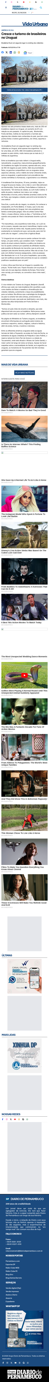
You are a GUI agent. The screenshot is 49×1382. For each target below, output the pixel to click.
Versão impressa (12, 1291)
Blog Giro (9, 1275)
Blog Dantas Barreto (14, 1278)
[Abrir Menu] (6, 7)
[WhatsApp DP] (42, 2)
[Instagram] (11, 2)
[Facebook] (6, 2)
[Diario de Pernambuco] (24, 7)
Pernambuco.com (13, 1261)
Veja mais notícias (24, 373)
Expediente (10, 1301)
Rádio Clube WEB (12, 1268)
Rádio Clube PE (12, 1271)
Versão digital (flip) (13, 1288)
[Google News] (36, 2)
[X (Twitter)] (17, 2)
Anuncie (9, 1298)
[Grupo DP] (24, 1374)
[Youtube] (23, 2)
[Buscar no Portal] (41, 7)
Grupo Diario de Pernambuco (20, 1356)
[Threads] (30, 2)
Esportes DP (10, 1264)
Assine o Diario (11, 1295)
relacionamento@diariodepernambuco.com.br (24, 1251)
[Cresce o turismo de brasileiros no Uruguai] (2, 52)
